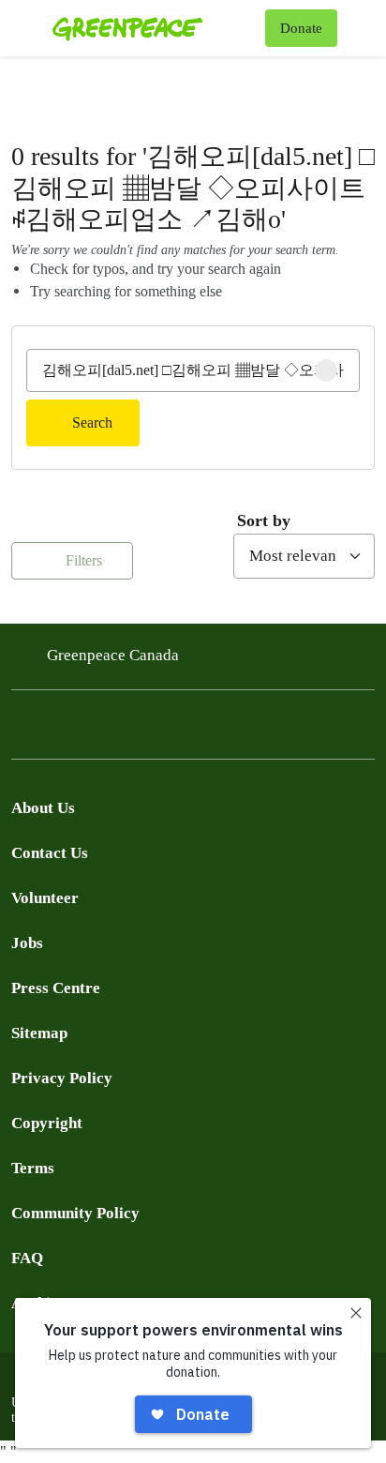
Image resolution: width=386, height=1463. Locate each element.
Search (92, 422)
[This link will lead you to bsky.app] (172, 730)
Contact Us (49, 853)
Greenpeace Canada (113, 655)
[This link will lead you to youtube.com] (97, 730)
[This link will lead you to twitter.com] (60, 730)
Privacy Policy (61, 1078)
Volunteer (45, 898)
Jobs (27, 943)
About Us (43, 808)
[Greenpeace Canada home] (155, 28)
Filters (82, 560)
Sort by (263, 520)
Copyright (46, 1123)
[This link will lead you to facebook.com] (22, 730)
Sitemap (39, 1033)
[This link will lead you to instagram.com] (135, 730)
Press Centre (55, 988)
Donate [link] (301, 28)
